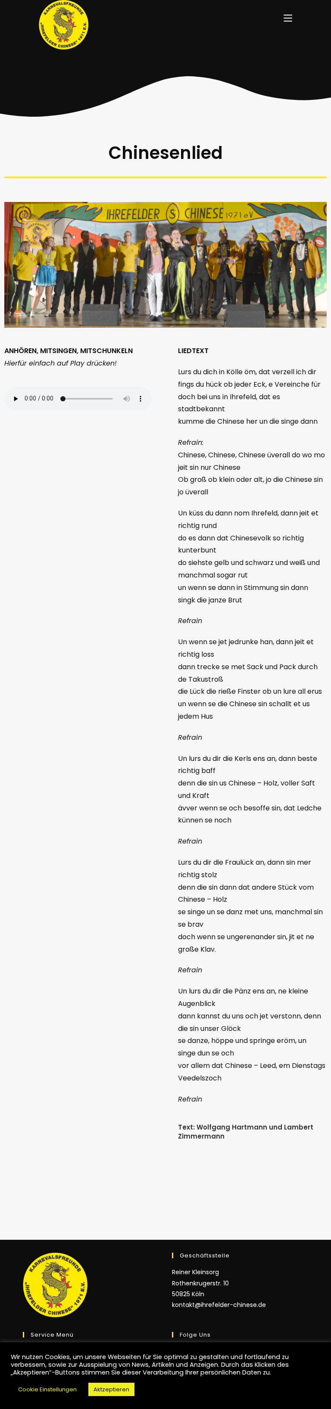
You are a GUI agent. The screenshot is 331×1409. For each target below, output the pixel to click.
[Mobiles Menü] (288, 17)
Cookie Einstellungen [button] (47, 1389)
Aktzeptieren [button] (111, 1389)
